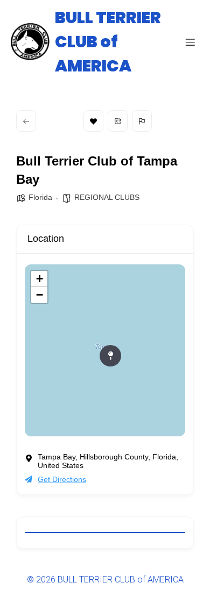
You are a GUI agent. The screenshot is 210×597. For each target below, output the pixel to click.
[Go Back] (26, 121)
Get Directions (62, 479)
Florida (40, 197)
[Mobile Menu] (190, 42)
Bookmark (93, 121)
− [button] (39, 294)
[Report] (142, 121)
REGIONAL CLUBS (106, 197)
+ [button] (39, 278)
